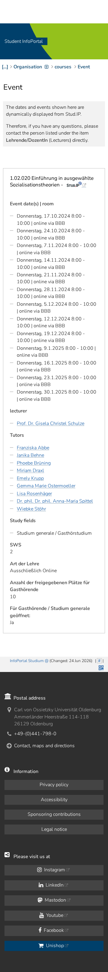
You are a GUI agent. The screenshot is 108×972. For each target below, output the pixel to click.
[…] (5, 67)
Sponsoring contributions (54, 814)
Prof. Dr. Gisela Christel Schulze (50, 423)
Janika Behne (30, 455)
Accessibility (54, 799)
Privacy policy (54, 784)
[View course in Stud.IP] (76, 184)
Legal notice (54, 829)
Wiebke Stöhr (31, 509)
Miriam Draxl (30, 470)
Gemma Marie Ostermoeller (46, 486)
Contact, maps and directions (44, 745)
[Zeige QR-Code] (101, 667)
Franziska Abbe (33, 447)
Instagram (54, 869)
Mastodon (55, 900)
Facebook (53, 930)
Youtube (54, 915)
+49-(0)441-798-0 (35, 733)
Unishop (54, 945)
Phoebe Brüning (34, 463)
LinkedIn (54, 885)
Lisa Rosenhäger (34, 493)
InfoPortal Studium (27, 661)
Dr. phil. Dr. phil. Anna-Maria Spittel (55, 501)
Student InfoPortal (23, 41)
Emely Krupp (30, 478)
